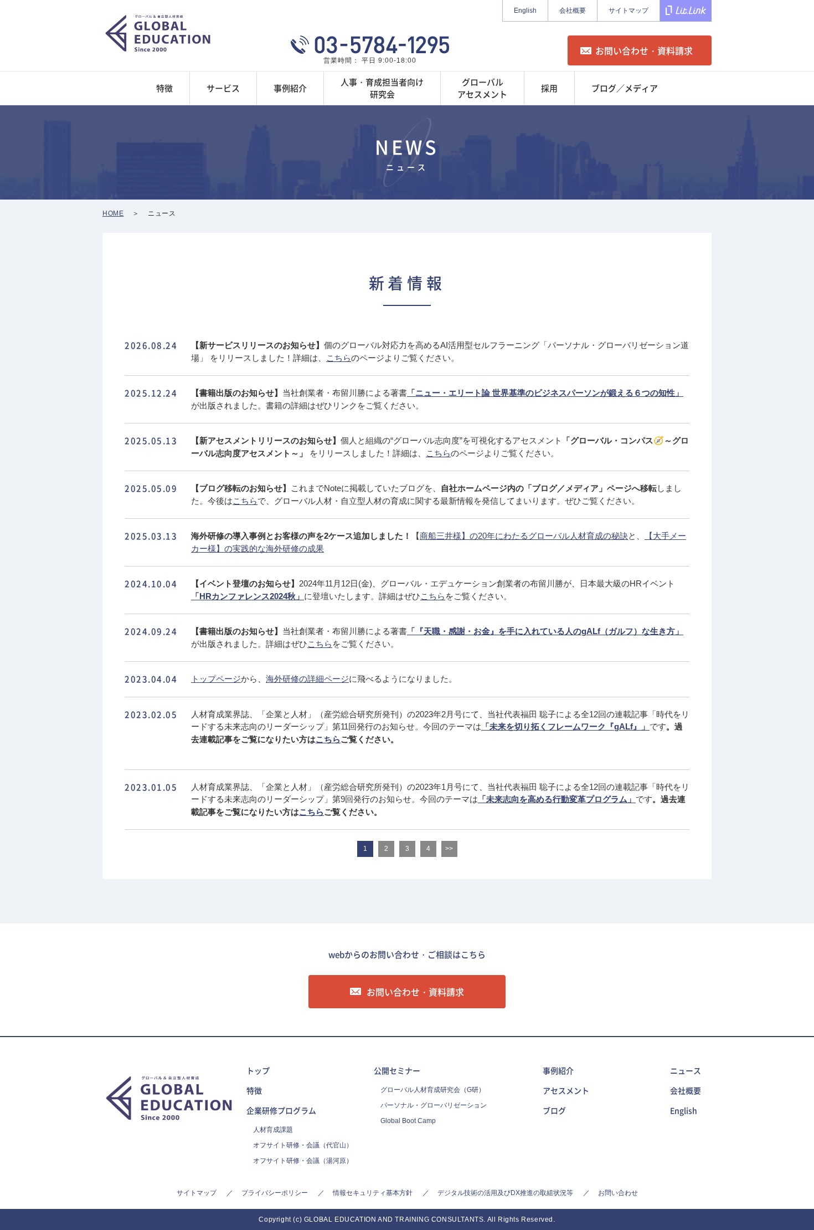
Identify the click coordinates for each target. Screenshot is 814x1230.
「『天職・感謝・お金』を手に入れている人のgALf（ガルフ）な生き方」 (545, 631)
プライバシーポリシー (274, 1193)
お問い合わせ (618, 1193)
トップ (258, 1070)
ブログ (554, 1110)
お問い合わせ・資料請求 (644, 50)
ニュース (685, 1070)
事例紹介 (558, 1070)
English (525, 10)
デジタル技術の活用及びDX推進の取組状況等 (505, 1193)
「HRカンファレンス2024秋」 (247, 596)
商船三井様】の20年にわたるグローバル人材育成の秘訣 (524, 535)
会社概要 (572, 10)
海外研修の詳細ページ (307, 678)
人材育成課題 (273, 1130)
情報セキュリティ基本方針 (373, 1193)
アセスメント (566, 1090)
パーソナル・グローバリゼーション (433, 1105)
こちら (338, 358)
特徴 (254, 1090)
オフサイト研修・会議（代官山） (303, 1145)
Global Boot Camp (408, 1121)
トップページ (216, 678)
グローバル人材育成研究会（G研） (432, 1090)
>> (449, 849)
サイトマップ (628, 10)
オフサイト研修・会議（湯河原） (303, 1161)
